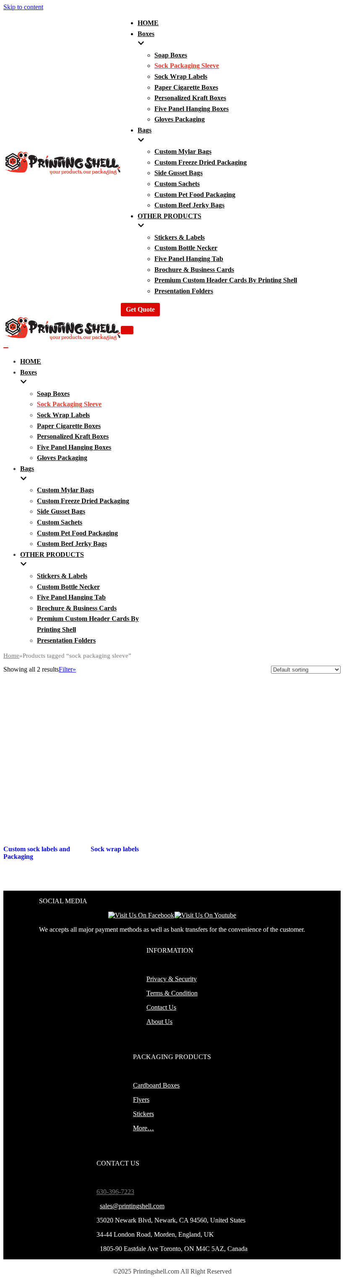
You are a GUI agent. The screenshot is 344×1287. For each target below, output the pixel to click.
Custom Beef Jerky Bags (189, 205)
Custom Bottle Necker (185, 247)
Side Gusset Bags (178, 172)
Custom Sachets (177, 183)
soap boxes (170, 55)
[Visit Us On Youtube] (205, 915)
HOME (148, 22)
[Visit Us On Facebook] (141, 915)
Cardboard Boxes (156, 1085)
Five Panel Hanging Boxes (191, 108)
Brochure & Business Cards (194, 269)
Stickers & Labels (179, 237)
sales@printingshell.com (132, 1205)
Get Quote (140, 309)
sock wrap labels (180, 76)
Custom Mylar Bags (182, 151)
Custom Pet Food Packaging (194, 194)
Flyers (141, 1099)
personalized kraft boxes (190, 97)
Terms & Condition (172, 993)
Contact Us (161, 1007)
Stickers (143, 1113)
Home (11, 655)
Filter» (67, 669)
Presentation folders (183, 291)
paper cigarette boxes (186, 87)
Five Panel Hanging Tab (188, 258)
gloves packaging (179, 119)
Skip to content (23, 6)
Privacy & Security (171, 978)
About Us (159, 1021)
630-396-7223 (115, 1191)
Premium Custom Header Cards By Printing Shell (225, 280)
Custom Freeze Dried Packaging (200, 162)
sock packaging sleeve (186, 65)
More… (143, 1128)
